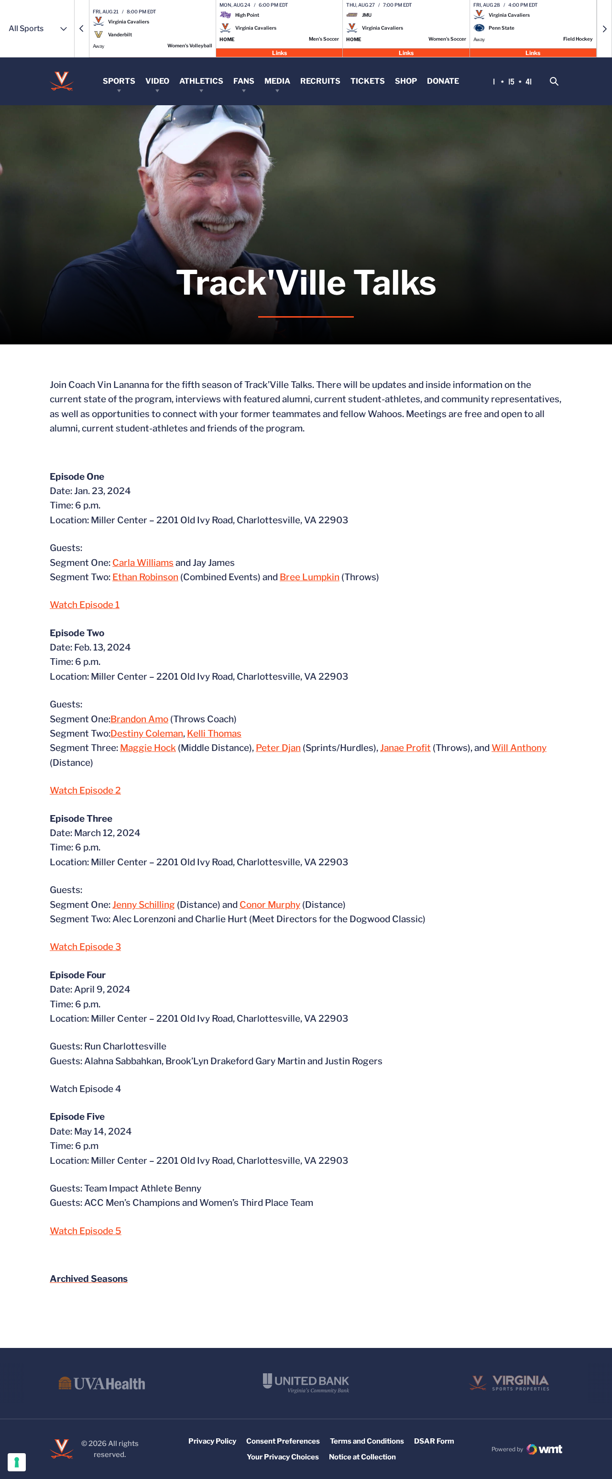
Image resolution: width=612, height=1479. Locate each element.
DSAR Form (434, 1441)
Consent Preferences (283, 1441)
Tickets (367, 81)
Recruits (320, 81)
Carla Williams (143, 562)
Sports (119, 81)
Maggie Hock (148, 747)
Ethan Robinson (145, 577)
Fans (243, 81)
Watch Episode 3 (85, 946)
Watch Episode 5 (85, 1230)
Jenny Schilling (143, 904)
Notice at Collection (362, 1457)
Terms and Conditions (367, 1441)
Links (279, 52)
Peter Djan (278, 747)
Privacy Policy (212, 1441)
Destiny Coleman (146, 733)
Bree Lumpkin (309, 577)
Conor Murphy (270, 904)
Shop (406, 81)
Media (277, 81)
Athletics (201, 81)
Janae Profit (405, 747)
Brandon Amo (139, 719)
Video (157, 81)
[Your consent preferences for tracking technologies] (17, 1462)
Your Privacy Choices (283, 1457)
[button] (81, 28)
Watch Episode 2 (85, 790)
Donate (443, 81)
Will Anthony (519, 747)
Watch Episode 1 (85, 604)
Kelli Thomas (214, 733)
